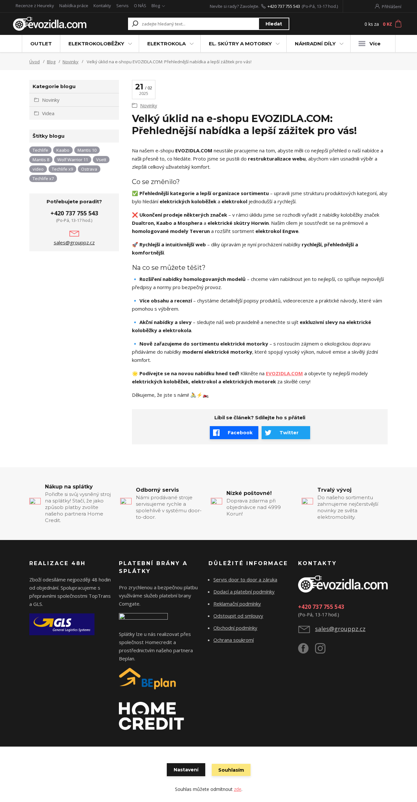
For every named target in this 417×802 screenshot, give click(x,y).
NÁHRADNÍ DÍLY (315, 43)
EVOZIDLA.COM (284, 373)
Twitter (289, 433)
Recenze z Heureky (35, 5)
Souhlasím (231, 770)
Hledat (274, 24)
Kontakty (102, 5)
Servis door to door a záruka (245, 579)
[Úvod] (49, 24)
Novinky (71, 62)
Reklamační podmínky (237, 603)
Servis (122, 5)
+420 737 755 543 (283, 6)
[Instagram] (323, 651)
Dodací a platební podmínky (244, 591)
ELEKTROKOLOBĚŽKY (96, 43)
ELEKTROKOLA (166, 43)
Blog (155, 5)
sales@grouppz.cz (74, 242)
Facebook (240, 433)
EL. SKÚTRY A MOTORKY (240, 43)
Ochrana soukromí (233, 640)
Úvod (34, 62)
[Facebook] (306, 651)
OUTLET (41, 43)
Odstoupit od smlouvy (238, 615)
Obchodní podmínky (235, 628)
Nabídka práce (73, 5)
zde (237, 789)
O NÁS (140, 5)
